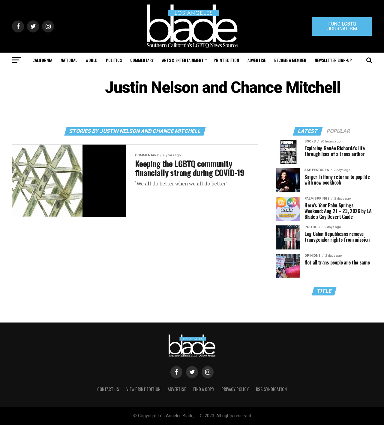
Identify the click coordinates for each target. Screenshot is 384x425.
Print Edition (226, 60)
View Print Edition (143, 389)
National (69, 60)
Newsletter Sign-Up (333, 60)
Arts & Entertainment (183, 60)
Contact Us (108, 389)
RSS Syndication (271, 389)
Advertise (257, 60)
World (92, 60)
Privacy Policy (235, 389)
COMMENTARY (142, 60)
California (42, 60)
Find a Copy (203, 389)
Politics (114, 60)
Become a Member (290, 60)
